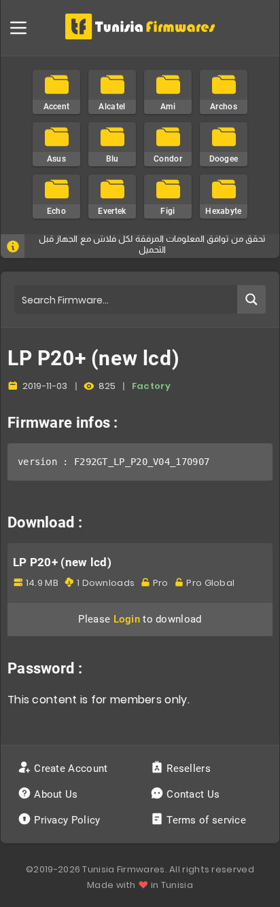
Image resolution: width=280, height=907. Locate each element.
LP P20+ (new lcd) (62, 562)
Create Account (71, 768)
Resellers (188, 768)
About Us (56, 794)
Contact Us (193, 794)
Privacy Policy (67, 820)
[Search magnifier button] (251, 299)
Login (127, 619)
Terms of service (206, 820)
